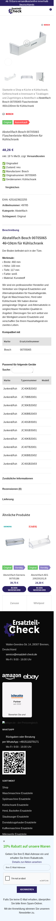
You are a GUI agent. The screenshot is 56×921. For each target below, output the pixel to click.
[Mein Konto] (43, 11)
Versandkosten (36, 156)
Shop (18, 89)
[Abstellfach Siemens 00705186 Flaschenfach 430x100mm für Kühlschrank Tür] (14, 542)
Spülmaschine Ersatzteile (16, 799)
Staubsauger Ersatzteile (15, 816)
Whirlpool (39, 603)
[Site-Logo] (15, 10)
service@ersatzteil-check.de (21, 654)
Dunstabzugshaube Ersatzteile (19, 822)
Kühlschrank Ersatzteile (15, 805)
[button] (5, 43)
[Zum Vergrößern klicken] (8, 61)
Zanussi (14, 603)
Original (21, 216)
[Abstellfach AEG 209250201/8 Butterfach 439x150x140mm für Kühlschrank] (39, 542)
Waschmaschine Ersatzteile (17, 793)
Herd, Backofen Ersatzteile (17, 810)
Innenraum (27, 94)
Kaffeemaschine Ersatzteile (17, 828)
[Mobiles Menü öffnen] (3, 11)
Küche (27, 89)
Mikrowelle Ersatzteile (14, 834)
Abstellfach (30, 98)
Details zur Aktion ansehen (27, 862)
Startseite (7, 89)
